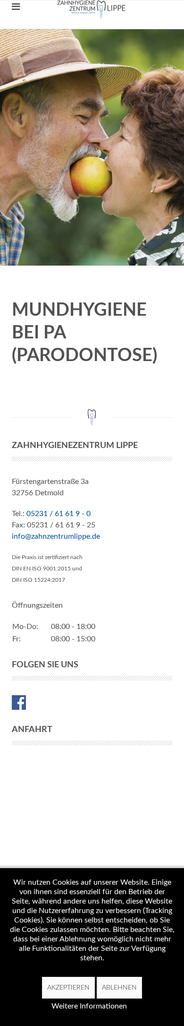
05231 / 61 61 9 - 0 (58, 513)
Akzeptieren (68, 987)
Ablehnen (119, 987)
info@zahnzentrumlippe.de (56, 536)
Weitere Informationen (89, 1006)
